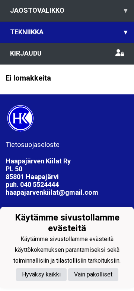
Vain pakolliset (93, 274)
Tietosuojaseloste (33, 144)
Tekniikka (68, 32)
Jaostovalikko (68, 10)
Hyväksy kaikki (41, 274)
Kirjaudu (26, 53)
